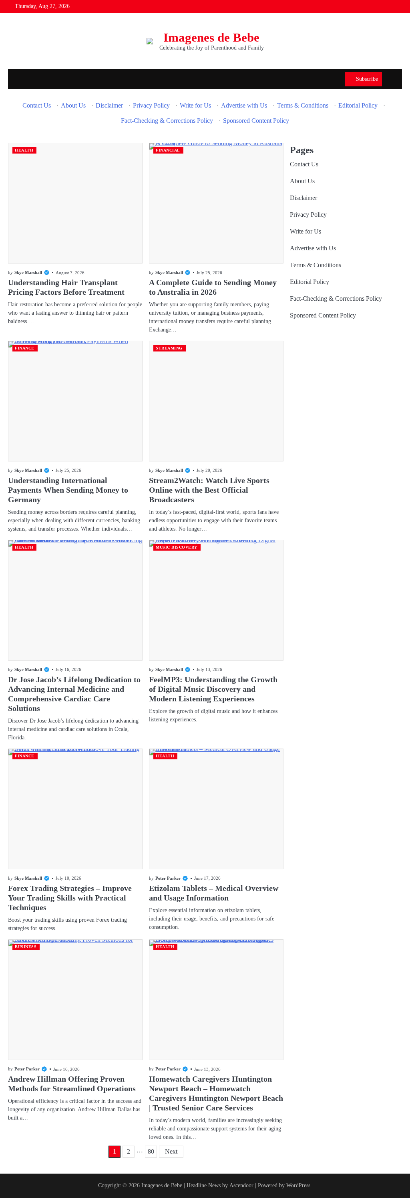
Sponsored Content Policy (256, 120)
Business (25, 946)
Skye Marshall (28, 272)
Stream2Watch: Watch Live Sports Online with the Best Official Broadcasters (209, 490)
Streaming (169, 348)
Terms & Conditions (302, 105)
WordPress (298, 1185)
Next (171, 1151)
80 (151, 1151)
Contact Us (36, 105)
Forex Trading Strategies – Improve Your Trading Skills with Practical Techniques (70, 898)
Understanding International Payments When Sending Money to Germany (68, 490)
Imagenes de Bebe (211, 37)
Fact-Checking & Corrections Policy (167, 120)
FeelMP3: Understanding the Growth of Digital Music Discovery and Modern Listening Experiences (213, 689)
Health (24, 150)
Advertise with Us (244, 105)
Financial (168, 150)
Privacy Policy (151, 105)
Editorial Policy (358, 105)
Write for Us (195, 105)
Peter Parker (168, 878)
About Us (73, 105)
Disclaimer (109, 105)
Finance (24, 348)
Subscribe (367, 79)
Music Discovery (176, 547)
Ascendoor (241, 1185)
